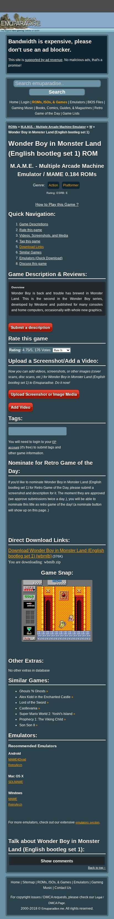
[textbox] (32, 431)
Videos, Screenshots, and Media (43, 235)
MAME (12, 799)
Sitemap (28, 882)
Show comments (57, 861)
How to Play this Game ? (57, 204)
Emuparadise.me (53, 908)
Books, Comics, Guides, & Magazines (64, 108)
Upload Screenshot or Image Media (44, 394)
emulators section (87, 822)
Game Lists (71, 113)
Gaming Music (22, 108)
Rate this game (30, 230)
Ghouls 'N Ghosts (33, 691)
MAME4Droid (17, 759)
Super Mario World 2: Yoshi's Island (47, 714)
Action (53, 185)
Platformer (71, 185)
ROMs (12, 126)
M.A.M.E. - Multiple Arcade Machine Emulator (53, 126)
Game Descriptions (33, 224)
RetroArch (15, 765)
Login (25, 102)
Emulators (77, 102)
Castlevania (29, 708)
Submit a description (30, 327)
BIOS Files (95, 102)
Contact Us (63, 888)
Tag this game (29, 241)
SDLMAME (15, 781)
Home (14, 102)
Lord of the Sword (34, 702)
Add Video (20, 407)
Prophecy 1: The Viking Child (42, 719)
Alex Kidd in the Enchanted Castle (46, 697)
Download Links (31, 247)
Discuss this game (33, 264)
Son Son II (28, 725)
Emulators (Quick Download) (41, 258)
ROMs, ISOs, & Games (49, 102)
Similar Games (30, 252)
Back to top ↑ (97, 867)
